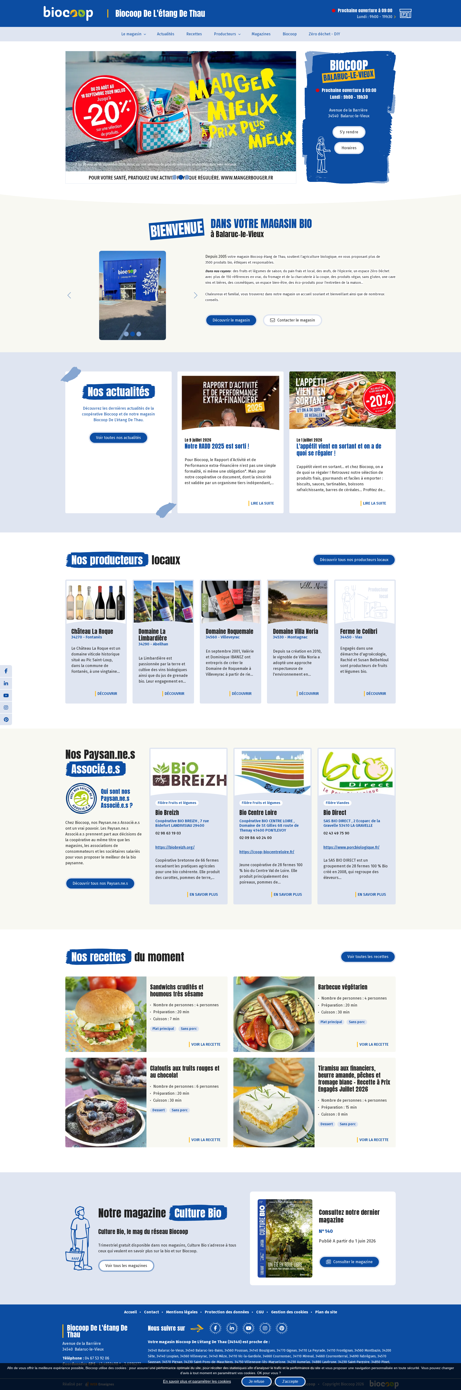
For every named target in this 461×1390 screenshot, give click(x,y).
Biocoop (290, 34)
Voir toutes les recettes (367, 956)
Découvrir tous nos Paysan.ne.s (100, 883)
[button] (69, 117)
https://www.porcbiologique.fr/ (351, 847)
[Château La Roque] (96, 603)
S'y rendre (349, 132)
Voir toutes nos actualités (118, 437)
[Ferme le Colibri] (365, 603)
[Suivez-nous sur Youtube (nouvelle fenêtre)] (6, 695)
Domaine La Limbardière (163, 635)
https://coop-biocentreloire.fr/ (266, 852)
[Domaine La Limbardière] (163, 603)
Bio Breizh (167, 812)
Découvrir (108, 693)
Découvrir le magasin (231, 320)
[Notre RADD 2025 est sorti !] (230, 402)
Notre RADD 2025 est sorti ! (217, 446)
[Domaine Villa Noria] (297, 603)
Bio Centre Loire (258, 812)
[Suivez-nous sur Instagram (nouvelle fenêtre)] (6, 707)
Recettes (194, 34)
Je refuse (256, 1381)
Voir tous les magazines (126, 1265)
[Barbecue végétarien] (274, 1014)
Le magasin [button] (131, 34)
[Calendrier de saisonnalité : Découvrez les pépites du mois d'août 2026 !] (181, 117)
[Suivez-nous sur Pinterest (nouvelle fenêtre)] (6, 719)
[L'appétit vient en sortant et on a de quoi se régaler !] (342, 402)
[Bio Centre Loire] (272, 774)
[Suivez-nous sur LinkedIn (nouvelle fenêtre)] (6, 683)
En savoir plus (204, 894)
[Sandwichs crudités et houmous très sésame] (105, 1014)
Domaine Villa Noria (295, 631)
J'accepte (290, 1381)
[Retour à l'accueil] (68, 13)
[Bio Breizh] (188, 774)
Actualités (165, 34)
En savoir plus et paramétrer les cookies (197, 1381)
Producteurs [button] (225, 34)
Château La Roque (92, 631)
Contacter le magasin (296, 320)
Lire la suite (263, 503)
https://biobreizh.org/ (175, 847)
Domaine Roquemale (229, 631)
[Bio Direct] (356, 774)
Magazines (261, 34)
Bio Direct (334, 812)
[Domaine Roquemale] (230, 603)
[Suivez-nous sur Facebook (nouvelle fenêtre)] (6, 671)
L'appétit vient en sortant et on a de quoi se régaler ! (339, 450)
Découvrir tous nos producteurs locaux (354, 559)
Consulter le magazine (353, 1263)
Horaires (349, 148)
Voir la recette (205, 1044)
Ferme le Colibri (358, 631)
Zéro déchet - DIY (324, 34)
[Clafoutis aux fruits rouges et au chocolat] (105, 1102)
